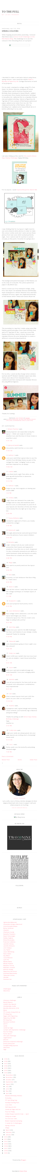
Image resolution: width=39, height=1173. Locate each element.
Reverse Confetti (9, 1022)
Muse (5, 1010)
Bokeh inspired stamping (13, 1121)
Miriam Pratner (8, 963)
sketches (30, 420)
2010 (6, 1141)
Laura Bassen (8, 957)
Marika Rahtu (7, 961)
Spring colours (10, 1125)
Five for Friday (10, 1111)
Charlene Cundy (8, 932)
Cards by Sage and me (13, 1109)
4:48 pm (9, 558)
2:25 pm (9, 525)
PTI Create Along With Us (11, 1012)
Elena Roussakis (8, 940)
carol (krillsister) (14, 611)
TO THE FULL (10, 11)
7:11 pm (8, 596)
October (9, 1079)
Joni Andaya (7, 948)
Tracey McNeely (13, 518)
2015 (6, 1068)
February (9, 1132)
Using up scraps (10, 1116)
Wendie (6, 977)
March (8, 1130)
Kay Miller (6, 955)
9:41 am (9, 689)
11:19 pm (9, 636)
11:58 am (9, 467)
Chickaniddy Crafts (9, 1006)
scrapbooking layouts (20, 420)
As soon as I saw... (11, 1118)
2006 (6, 1150)
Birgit (10, 562)
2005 (6, 1153)
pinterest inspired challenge (13, 1041)
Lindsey (11, 497)
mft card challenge (9, 1035)
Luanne (10, 471)
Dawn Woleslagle (9, 936)
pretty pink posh (9, 1043)
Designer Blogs (23, 1171)
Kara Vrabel (7, 953)
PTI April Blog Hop (11, 1100)
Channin (6, 930)
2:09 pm (9, 513)
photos (5, 1039)
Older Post (33, 759)
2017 (6, 1063)
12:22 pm (9, 481)
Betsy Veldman (8, 928)
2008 (6, 1146)
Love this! (8, 1105)
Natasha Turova (8, 965)
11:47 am (9, 440)
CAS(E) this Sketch (9, 1004)
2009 (6, 1144)
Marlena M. (12, 530)
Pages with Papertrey (10, 1016)
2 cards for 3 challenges (13, 1123)
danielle (11, 679)
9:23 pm (9, 606)
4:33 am (9, 648)
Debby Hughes (8, 938)
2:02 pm (9, 725)
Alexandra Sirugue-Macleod (12, 924)
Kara (10, 574)
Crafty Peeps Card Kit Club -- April (17, 1114)
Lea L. (11, 744)
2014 (6, 1070)
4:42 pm (9, 537)
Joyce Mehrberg (8, 952)
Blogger (23, 1160)
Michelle (11, 542)
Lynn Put (6, 959)
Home (20, 759)
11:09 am (9, 701)
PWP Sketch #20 (10, 1107)
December (9, 1075)
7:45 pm (9, 752)
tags (4, 1049)
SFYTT (5, 1024)
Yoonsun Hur (7, 979)
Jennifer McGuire (9, 946)
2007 (6, 1148)
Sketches (6, 991)
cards (10, 419)
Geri (10, 693)
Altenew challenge (9, 1000)
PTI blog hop (7, 1014)
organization (7, 1037)
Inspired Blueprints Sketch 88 (26, 189)
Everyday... (8, 1098)
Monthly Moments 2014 (11, 1008)
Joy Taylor (6, 950)
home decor (7, 1033)
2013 (6, 1072)
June (7, 1089)
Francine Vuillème (9, 942)
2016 (6, 1066)
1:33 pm (8, 493)
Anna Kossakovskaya (10, 926)
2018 (6, 1061)
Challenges (7, 989)
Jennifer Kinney (8, 944)
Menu (19, 23)
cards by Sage (8, 1028)
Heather (11, 705)
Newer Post (6, 759)
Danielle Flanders (9, 934)
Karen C (11, 586)
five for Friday (8, 1031)
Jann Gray (12, 627)
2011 (5, 1139)
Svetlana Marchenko (10, 973)
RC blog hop (7, 1020)
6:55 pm (9, 582)
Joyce (11, 667)
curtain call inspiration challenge (14, 1030)
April (7, 1093)
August (8, 1084)
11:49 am (9, 450)
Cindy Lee (12, 653)
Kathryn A (11, 455)
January (8, 1134)
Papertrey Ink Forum (10, 971)
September (10, 1082)
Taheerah (12, 641)
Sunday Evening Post (12, 1102)
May (7, 1091)
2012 (6, 1137)
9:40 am (9, 675)
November (9, 1077)
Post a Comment (7, 756)
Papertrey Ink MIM (17, 419)
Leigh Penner (19, 798)
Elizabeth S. (13, 601)
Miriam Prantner (13, 429)
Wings (7, 1127)
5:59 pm (9, 570)
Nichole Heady (8, 969)
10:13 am (9, 740)
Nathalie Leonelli (9, 967)
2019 (6, 1059)
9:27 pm (9, 622)
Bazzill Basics (8, 1002)
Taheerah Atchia (8, 975)
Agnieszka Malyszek (10, 922)
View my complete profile (19, 807)
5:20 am (9, 663)
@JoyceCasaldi (13, 445)
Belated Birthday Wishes (13, 1095)
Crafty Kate (13, 730)
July (7, 1086)
